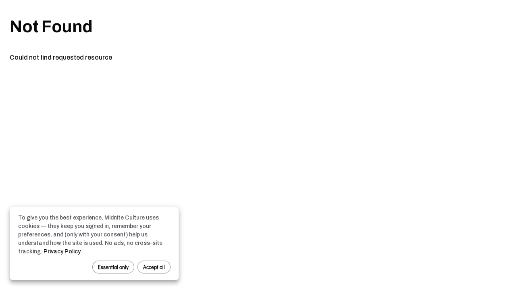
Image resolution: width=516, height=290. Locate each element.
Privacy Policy (62, 252)
